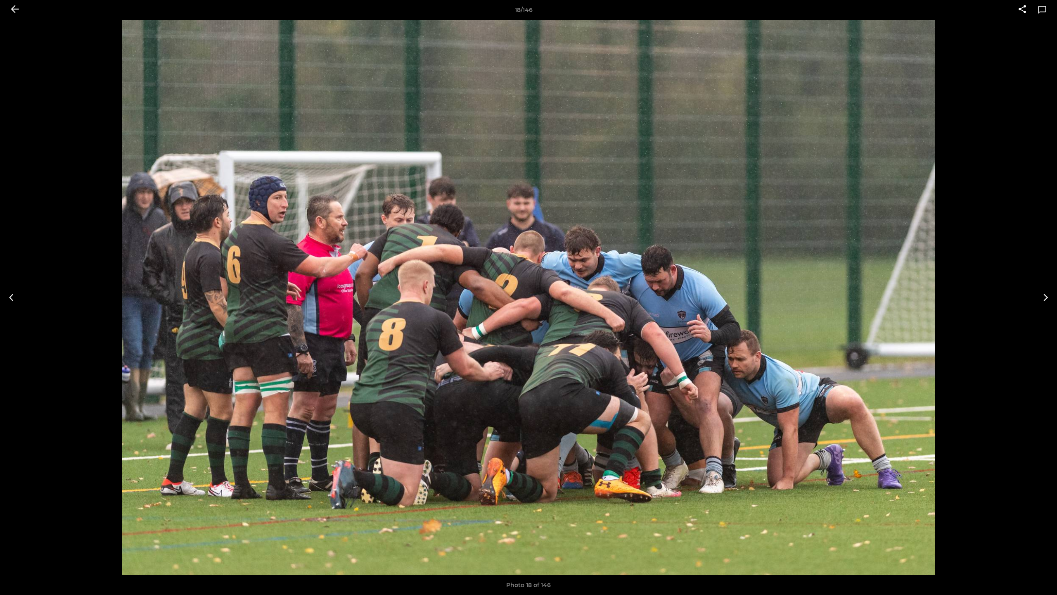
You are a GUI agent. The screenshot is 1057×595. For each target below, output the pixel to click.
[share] (1022, 10)
